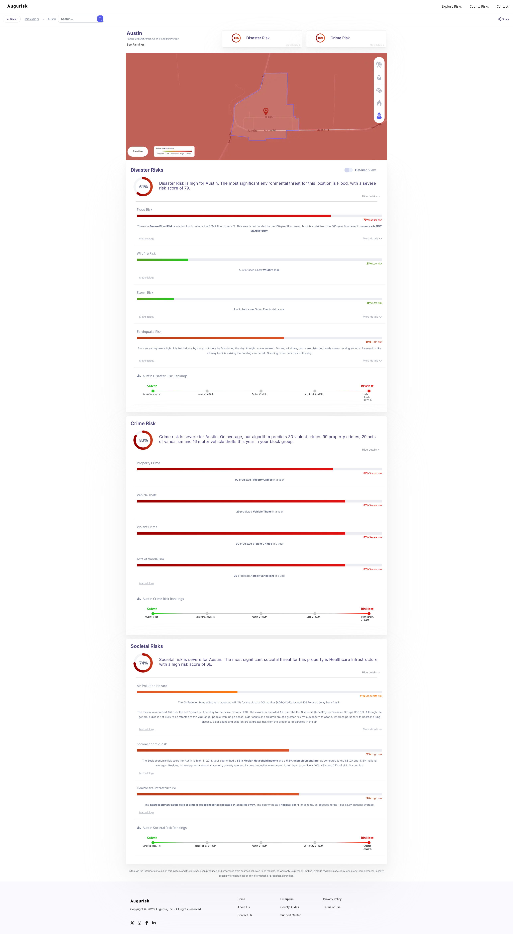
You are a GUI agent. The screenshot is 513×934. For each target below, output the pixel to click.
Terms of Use (331, 907)
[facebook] (147, 922)
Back (12, 19)
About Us (243, 907)
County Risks (479, 6)
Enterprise (287, 899)
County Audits (289, 907)
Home (241, 899)
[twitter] (132, 922)
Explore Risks (452, 6)
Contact (502, 6)
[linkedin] (154, 922)
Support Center (290, 915)
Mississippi (32, 19)
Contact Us (244, 915)
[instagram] (139, 922)
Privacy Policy (332, 899)
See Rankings (135, 44)
